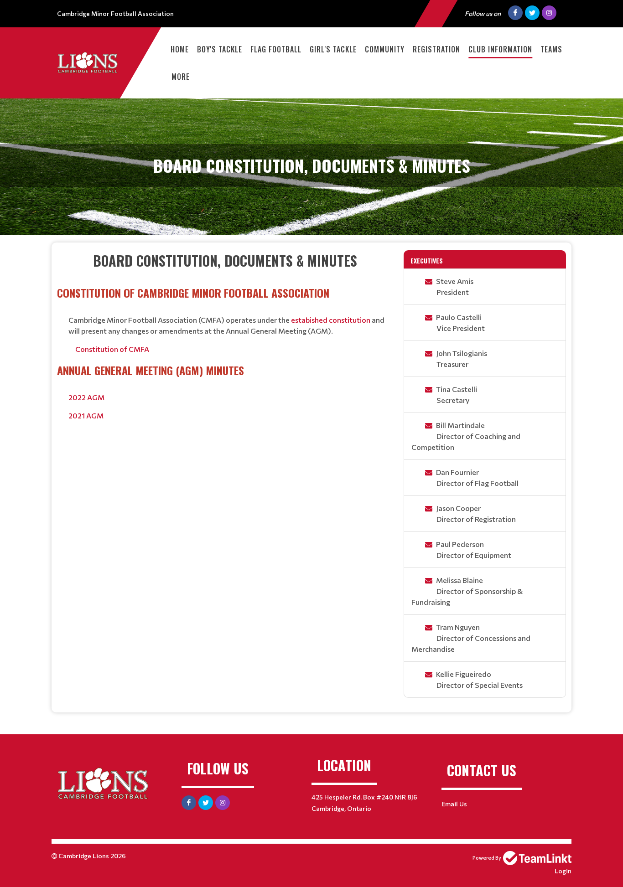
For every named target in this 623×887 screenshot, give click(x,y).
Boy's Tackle (219, 49)
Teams (551, 49)
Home (180, 49)
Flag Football (275, 49)
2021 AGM (86, 415)
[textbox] (225, 335)
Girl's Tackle (333, 49)
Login (563, 871)
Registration (436, 49)
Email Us (454, 804)
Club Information (500, 49)
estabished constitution (330, 319)
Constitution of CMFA (112, 349)
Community (385, 49)
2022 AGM (86, 397)
